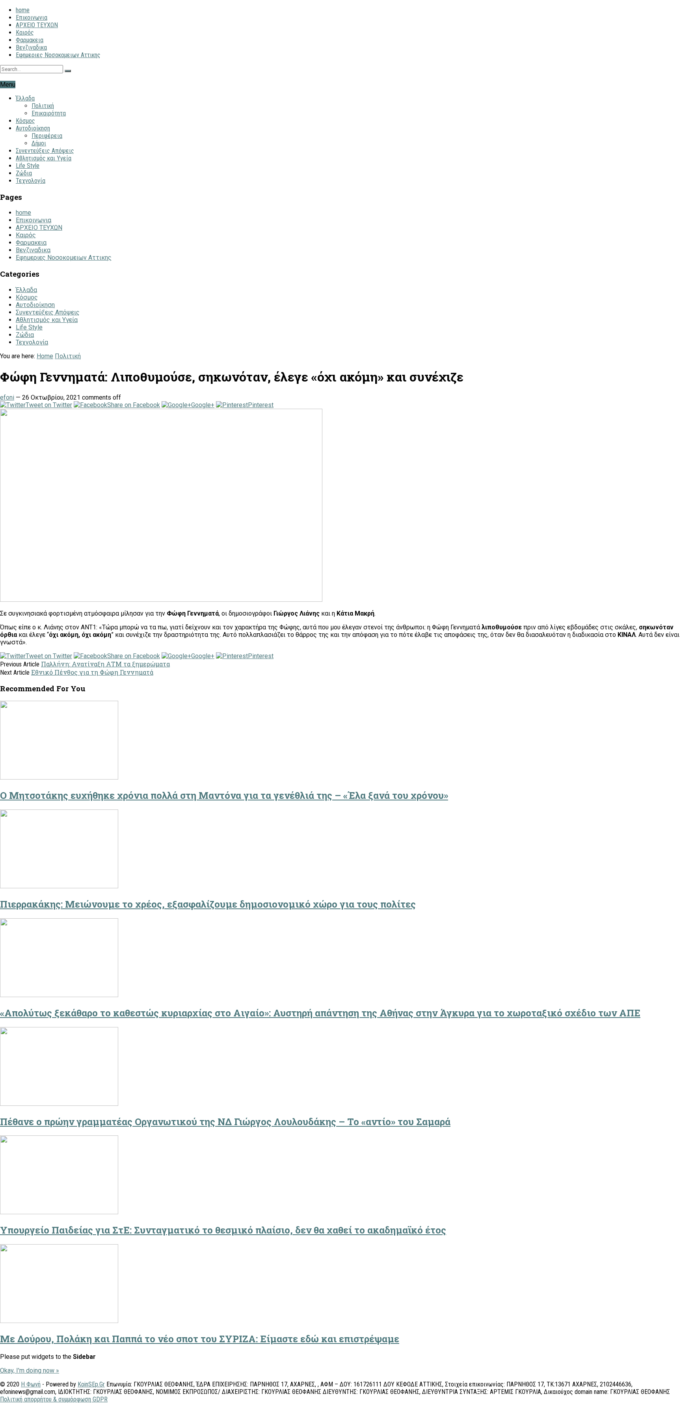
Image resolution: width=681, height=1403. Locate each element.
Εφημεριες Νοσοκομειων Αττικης (58, 55)
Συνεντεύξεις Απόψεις (45, 150)
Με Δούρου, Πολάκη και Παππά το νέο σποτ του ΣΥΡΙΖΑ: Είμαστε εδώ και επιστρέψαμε (199, 1338)
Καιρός (25, 32)
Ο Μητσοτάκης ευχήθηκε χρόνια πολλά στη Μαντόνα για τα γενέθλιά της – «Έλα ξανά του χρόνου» (224, 795)
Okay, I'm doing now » (29, 1370)
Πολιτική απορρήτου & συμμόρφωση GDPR (54, 1399)
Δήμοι (39, 143)
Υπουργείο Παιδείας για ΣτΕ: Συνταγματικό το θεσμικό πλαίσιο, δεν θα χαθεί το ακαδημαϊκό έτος (223, 1230)
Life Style (27, 165)
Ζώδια (24, 173)
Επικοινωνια (31, 17)
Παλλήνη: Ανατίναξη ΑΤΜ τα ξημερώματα (105, 664)
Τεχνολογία (30, 180)
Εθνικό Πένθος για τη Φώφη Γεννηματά (92, 672)
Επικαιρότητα (49, 113)
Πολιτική (43, 106)
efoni (7, 397)
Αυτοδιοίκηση (33, 128)
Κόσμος (25, 121)
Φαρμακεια (29, 40)
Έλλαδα (25, 98)
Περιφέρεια (47, 136)
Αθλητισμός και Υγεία (43, 158)
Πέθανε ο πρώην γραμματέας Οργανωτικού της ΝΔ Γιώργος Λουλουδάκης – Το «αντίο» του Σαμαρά (225, 1121)
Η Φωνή (31, 1384)
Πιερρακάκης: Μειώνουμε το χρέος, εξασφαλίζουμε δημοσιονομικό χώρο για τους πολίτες (208, 904)
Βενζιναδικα (31, 47)
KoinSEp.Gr (91, 1384)
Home (45, 356)
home (23, 10)
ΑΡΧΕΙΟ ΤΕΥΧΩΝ (37, 25)
